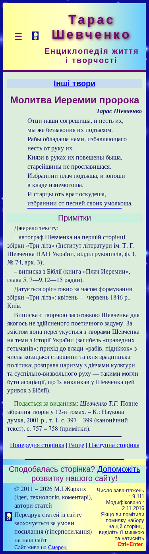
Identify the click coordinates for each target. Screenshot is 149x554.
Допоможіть (118, 469)
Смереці (58, 547)
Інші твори (74, 83)
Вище (76, 444)
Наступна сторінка (114, 444)
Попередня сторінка (37, 444)
